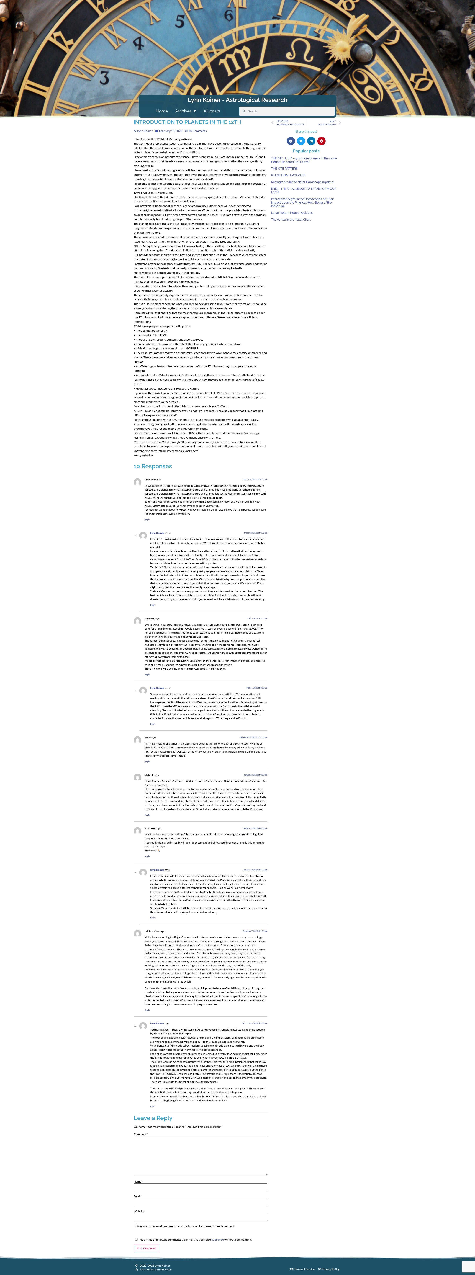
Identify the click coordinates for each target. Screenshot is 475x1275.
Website (139, 1211)
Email (138, 1196)
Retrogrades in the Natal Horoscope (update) (302, 182)
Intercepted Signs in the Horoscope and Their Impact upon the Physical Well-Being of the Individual (302, 202)
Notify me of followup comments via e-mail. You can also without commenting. (195, 1239)
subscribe (218, 1239)
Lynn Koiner (157, 532)
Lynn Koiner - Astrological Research (237, 99)
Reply (147, 519)
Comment (141, 1134)
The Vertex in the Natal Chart (291, 219)
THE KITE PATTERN (284, 168)
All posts (212, 111)
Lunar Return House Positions (292, 213)
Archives (183, 111)
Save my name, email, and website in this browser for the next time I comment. (186, 1226)
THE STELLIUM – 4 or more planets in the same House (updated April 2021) (304, 160)
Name (138, 1181)
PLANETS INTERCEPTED (288, 175)
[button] (291, 141)
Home (162, 111)
